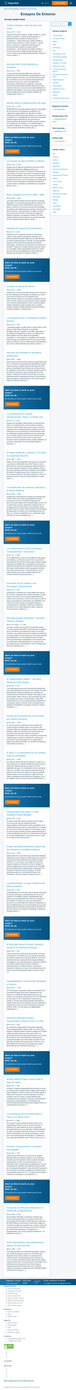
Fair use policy (34, 1387)
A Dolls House (58, 60)
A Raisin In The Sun (60, 63)
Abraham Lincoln (59, 89)
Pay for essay (12, 1293)
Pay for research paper (16, 1298)
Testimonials (12, 1325)
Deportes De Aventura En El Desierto (24, 228)
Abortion (56, 83)
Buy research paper (15, 1305)
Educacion (56, 166)
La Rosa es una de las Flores (20, 286)
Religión (56, 200)
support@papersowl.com (16, 1338)
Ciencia (55, 157)
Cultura (55, 160)
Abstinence (57, 92)
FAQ (9, 1327)
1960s (55, 41)
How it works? (13, 1323)
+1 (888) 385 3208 (14, 1341)
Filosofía (56, 172)
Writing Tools (12, 1316)
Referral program (14, 1332)
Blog (9, 1314)
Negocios (56, 191)
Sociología (56, 206)
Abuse (55, 95)
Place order (12, 151)
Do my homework (14, 1289)
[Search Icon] (69, 24)
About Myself (57, 86)
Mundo (55, 184)
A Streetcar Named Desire (59, 70)
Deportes (56, 163)
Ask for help (60, 141)
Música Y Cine (58, 187)
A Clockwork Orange (60, 57)
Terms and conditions (21, 1387)
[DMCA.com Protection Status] (9, 1346)
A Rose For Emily (59, 66)
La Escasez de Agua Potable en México (25, 161)
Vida (54, 212)
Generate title (60, 131)
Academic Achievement (61, 98)
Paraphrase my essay (59, 120)
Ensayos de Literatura (60, 169)
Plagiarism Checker (15, 1291)
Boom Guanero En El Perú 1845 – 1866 (25, 195)
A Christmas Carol (59, 54)
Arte (54, 154)
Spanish (22, 9)
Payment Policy (13, 1330)
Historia (55, 178)
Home (6, 9)
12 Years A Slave (59, 38)
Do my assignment (14, 1296)
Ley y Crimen (57, 181)
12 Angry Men (57, 35)
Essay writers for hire (15, 1303)
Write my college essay (16, 1300)
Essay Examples (14, 9)
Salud (55, 203)
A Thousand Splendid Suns (60, 75)
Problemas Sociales (60, 194)
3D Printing (57, 48)
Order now (60, 3)
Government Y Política (60, 175)
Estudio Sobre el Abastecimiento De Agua (26, 103)
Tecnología (56, 209)
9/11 (54, 51)
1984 (54, 44)
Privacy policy (9, 1387)
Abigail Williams (58, 80)
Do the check (60, 109)
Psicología (56, 197)
